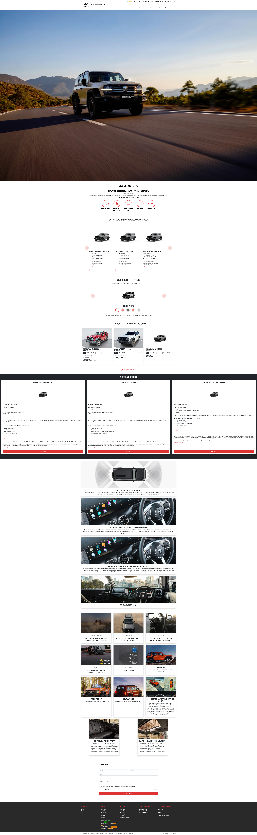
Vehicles (145, 7)
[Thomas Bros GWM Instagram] (175, 1)
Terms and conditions (163, 815)
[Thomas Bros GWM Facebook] (173, 1)
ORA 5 (102, 822)
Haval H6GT (103, 812)
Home (140, 7)
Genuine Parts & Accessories (146, 810)
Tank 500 (103, 817)
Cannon (102, 818)
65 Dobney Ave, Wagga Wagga (156, 1)
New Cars (122, 812)
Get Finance (97, 363)
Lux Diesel (116, 283)
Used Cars (122, 809)
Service (161, 7)
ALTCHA (155, 789)
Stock (151, 7)
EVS (82, 812)
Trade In (122, 815)
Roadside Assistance (144, 812)
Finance (167, 7)
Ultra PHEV (141, 283)
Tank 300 (103, 815)
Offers (156, 7)
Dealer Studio (172, 833)
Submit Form (128, 793)
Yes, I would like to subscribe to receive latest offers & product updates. (117, 786)
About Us (160, 809)
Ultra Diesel (126, 283)
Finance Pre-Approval (125, 817)
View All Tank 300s (129, 369)
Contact (160, 814)
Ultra (121, 283)
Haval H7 (103, 814)
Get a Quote (102, 270)
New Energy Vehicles (125, 814)
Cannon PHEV (104, 828)
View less (5, 438)
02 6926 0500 (168, 1)
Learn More (43, 451)
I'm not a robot (105, 789)
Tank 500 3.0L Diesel (105, 826)
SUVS (82, 810)
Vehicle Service (143, 809)
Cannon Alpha (104, 820)
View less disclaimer (7, 447)
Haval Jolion (103, 809)
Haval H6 (103, 810)
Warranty (141, 814)
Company (172, 7)
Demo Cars (122, 810)
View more (94, 266)
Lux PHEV (134, 283)
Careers (160, 810)
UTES (82, 809)
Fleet (159, 812)
